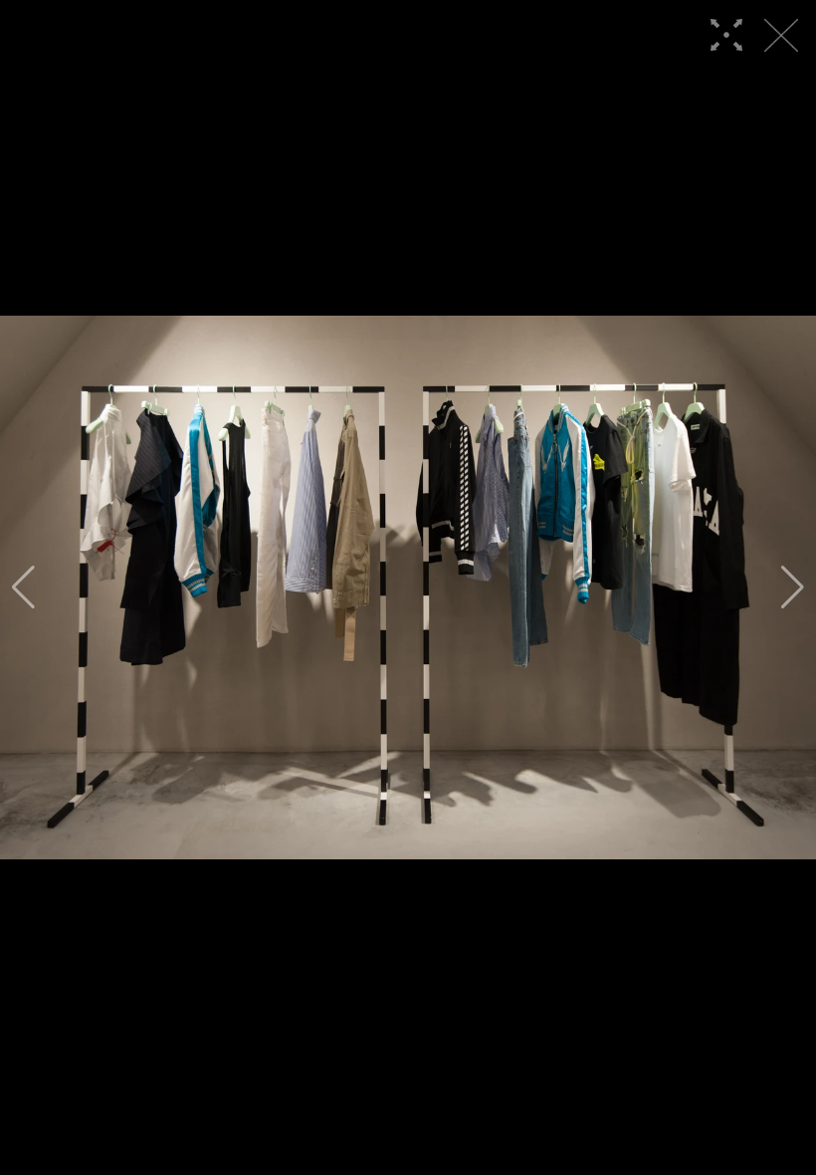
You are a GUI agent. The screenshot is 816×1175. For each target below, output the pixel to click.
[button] (23, 587)
